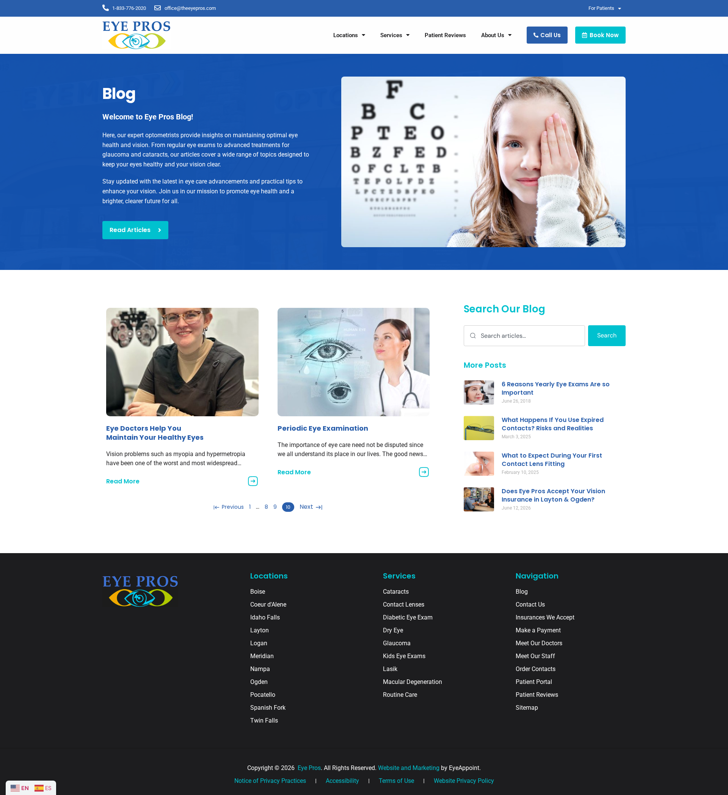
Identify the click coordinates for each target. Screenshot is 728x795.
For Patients (601, 8)
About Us (492, 35)
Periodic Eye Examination (323, 428)
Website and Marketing (408, 767)
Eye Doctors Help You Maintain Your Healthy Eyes (155, 432)
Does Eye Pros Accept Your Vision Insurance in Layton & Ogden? (553, 495)
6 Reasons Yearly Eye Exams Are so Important (556, 388)
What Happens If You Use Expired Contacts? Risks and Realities (553, 424)
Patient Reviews (445, 35)
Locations (345, 35)
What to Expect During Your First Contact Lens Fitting (552, 459)
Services (391, 35)
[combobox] (524, 335)
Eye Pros (308, 767)
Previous (232, 507)
